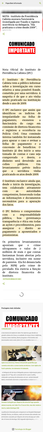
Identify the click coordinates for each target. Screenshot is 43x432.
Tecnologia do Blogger (22, 429)
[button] (3, 34)
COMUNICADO (6, 329)
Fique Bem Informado (14, 3)
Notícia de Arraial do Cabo (12, 279)
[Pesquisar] (40, 3)
